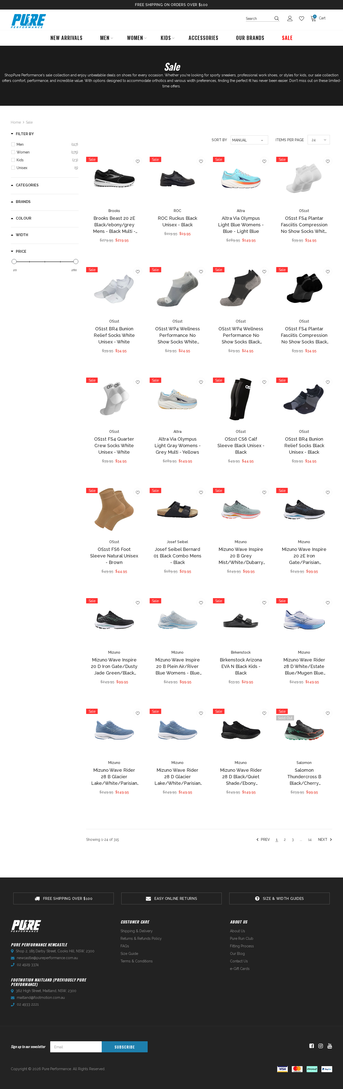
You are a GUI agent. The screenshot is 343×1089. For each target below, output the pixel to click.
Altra (241, 211)
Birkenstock (241, 652)
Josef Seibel (177, 542)
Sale (29, 122)
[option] (64, 898)
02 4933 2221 (28, 1004)
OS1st (304, 211)
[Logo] (28, 21)
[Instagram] (320, 1046)
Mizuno (241, 542)
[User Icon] (291, 18)
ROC (177, 211)
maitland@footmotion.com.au (41, 998)
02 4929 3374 (28, 965)
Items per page (290, 140)
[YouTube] (329, 1046)
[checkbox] (47, 144)
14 (310, 840)
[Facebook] (311, 1046)
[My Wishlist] (303, 18)
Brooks (114, 211)
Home (16, 122)
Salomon (304, 763)
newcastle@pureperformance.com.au (47, 958)
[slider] (13, 261)
